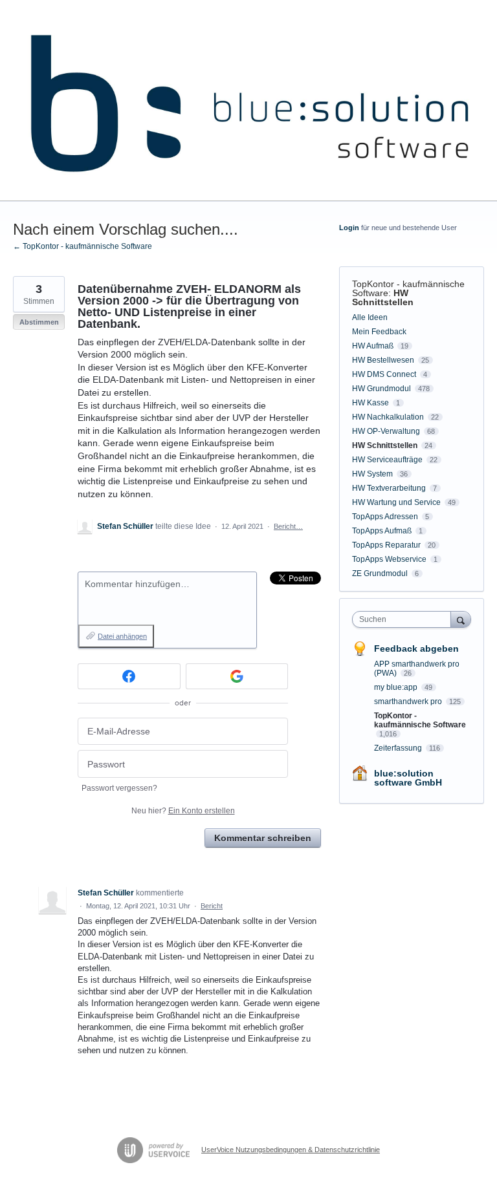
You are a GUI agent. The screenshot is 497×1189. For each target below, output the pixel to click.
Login (349, 227)
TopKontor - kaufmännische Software (408, 288)
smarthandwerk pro (409, 701)
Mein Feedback (379, 331)
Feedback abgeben (416, 648)
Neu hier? (183, 810)
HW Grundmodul (381, 388)
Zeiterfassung (399, 748)
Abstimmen (39, 322)
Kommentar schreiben (262, 838)
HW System (372, 473)
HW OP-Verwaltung (386, 431)
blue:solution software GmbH (408, 777)
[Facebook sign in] (129, 676)
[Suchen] (460, 619)
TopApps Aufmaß (382, 530)
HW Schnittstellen (383, 297)
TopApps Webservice (389, 559)
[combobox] (404, 619)
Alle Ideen (370, 317)
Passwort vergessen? (119, 788)
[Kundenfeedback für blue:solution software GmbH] (248, 100)
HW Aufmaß (372, 345)
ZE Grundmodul (380, 573)
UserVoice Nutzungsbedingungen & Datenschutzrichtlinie (290, 1149)
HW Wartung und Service (396, 502)
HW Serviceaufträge (387, 459)
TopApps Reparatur (386, 545)
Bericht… (288, 526)
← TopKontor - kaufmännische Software (82, 246)
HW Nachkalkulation (388, 417)
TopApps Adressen (385, 516)
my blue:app (396, 687)
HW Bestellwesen (383, 360)
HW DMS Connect (384, 374)
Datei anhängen (122, 636)
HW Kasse (370, 402)
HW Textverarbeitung (389, 488)
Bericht (212, 906)
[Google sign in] (237, 676)
